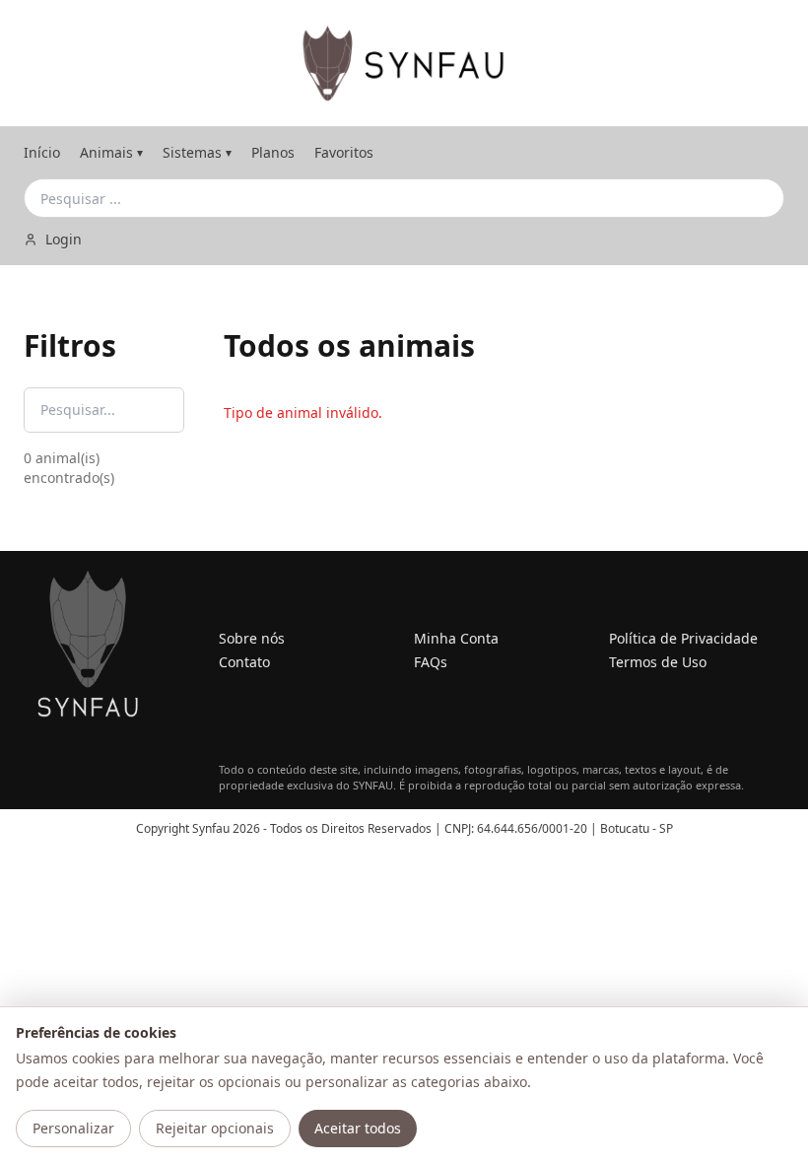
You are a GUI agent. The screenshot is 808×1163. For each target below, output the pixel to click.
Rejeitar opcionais (215, 1128)
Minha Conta (456, 638)
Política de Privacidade (683, 638)
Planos (273, 152)
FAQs (430, 661)
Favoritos (343, 152)
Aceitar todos (357, 1128)
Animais (111, 152)
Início (42, 152)
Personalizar (73, 1128)
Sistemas (197, 152)
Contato (244, 661)
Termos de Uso (658, 661)
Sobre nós (252, 638)
